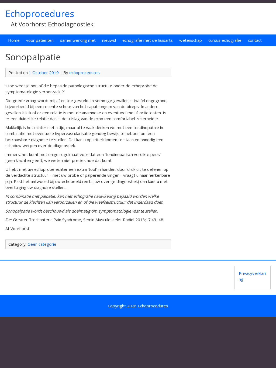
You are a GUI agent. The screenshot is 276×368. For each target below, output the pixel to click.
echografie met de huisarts (147, 40)
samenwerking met (78, 40)
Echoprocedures (39, 14)
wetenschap (190, 40)
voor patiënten (40, 40)
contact (255, 40)
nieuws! (109, 40)
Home (14, 40)
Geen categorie (41, 244)
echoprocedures (84, 72)
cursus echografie (225, 40)
